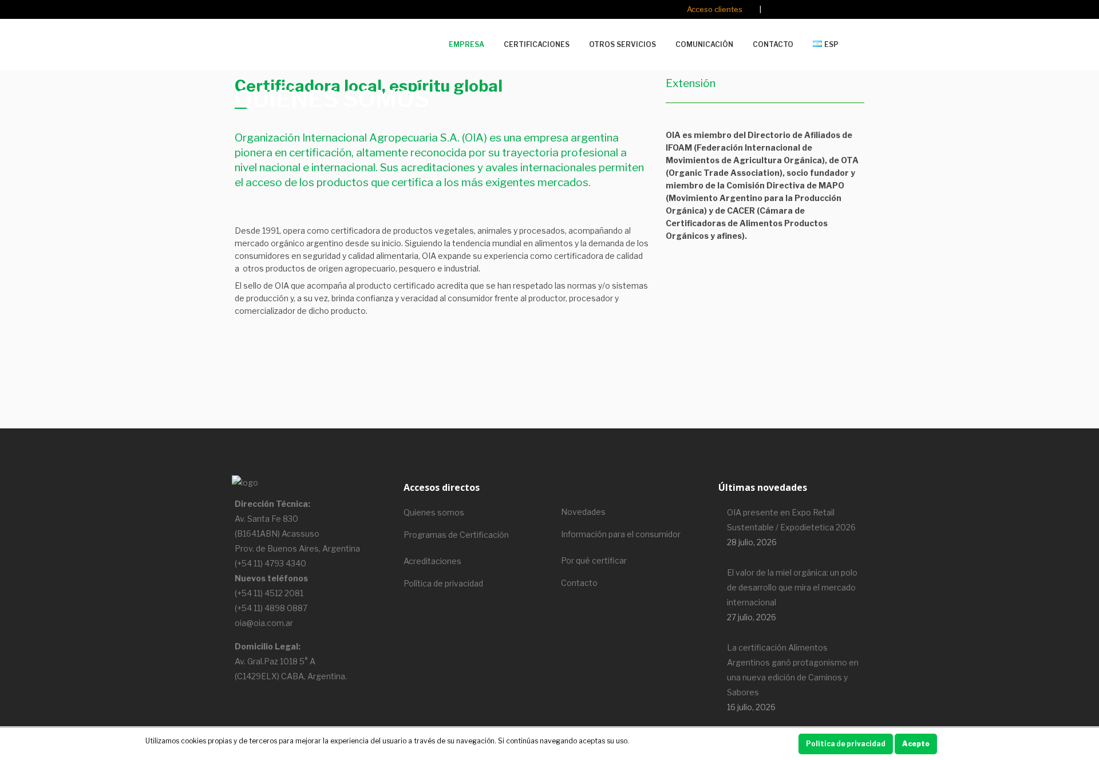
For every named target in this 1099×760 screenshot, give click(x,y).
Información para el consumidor (621, 534)
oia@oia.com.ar (264, 623)
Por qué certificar (594, 560)
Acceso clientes (714, 9)
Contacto (579, 583)
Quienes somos (434, 512)
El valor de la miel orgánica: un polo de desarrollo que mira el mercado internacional (792, 587)
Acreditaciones (432, 561)
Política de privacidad (443, 583)
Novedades (583, 512)
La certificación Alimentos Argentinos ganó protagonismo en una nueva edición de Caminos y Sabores (793, 670)
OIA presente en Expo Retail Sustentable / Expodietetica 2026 (791, 519)
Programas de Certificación (456, 535)
